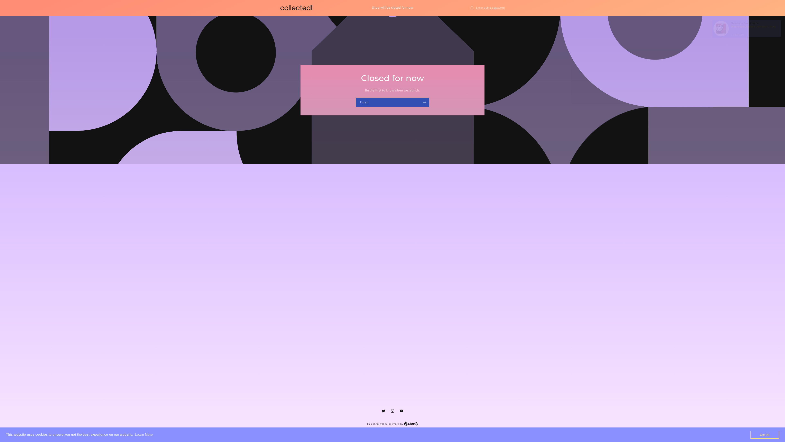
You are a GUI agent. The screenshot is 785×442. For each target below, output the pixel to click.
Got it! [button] (765, 434)
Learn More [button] (144, 434)
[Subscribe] (424, 102)
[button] (487, 7)
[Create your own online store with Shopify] (411, 424)
